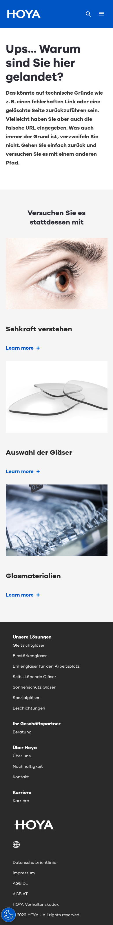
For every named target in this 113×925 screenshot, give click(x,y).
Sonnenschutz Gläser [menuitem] (34, 687)
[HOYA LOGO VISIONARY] (23, 14)
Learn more (20, 348)
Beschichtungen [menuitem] (29, 708)
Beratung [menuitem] (22, 732)
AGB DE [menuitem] (20, 883)
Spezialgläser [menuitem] (26, 698)
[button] (56, 844)
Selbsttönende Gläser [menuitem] (34, 677)
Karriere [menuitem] (21, 801)
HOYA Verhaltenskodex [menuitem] (36, 904)
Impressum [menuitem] (24, 873)
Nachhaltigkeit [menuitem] (28, 766)
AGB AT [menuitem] (20, 894)
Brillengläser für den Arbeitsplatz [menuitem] (46, 666)
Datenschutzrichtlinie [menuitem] (34, 862)
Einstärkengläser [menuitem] (30, 656)
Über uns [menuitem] (22, 756)
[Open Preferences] (8, 915)
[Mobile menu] (101, 14)
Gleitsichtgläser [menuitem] (29, 645)
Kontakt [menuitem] (21, 777)
